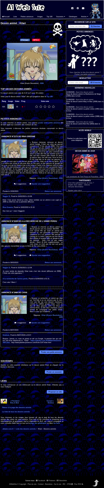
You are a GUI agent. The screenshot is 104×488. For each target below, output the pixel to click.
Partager (25, 40)
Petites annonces (27, 17)
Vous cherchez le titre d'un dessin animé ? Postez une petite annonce (85, 73)
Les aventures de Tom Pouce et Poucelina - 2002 (85, 177)
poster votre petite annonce (49, 123)
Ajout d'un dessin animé (84, 92)
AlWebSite (13, 484)
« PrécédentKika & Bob (14, 402)
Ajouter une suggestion (40, 184)
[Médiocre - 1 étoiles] (36, 106)
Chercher (96, 26)
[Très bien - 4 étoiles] (49, 106)
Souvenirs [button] (60, 17)
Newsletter (63, 481)
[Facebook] (72, 8)
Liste (15, 17)
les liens (56, 423)
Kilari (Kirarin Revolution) (50, 178)
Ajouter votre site (74, 190)
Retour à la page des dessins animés (16, 407)
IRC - (64, 484)
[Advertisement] (32, 456)
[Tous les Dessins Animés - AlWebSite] (26, 11)
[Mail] (83, 8)
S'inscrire (96, 82)
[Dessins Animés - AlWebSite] (95, 18)
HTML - (70, 484)
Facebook (41, 481)
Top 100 (49, 17)
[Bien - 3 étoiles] (45, 106)
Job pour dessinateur (75, 187)
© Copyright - (22, 484)
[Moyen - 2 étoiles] (41, 106)
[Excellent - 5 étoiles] (53, 106)
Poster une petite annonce (51, 352)
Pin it (37, 40)
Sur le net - (58, 484)
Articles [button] (84, 17)
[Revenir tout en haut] (95, 485)
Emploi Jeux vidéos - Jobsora (79, 185)
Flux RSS (78, 484)
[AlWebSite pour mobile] (95, 147)
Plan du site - (32, 484)
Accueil (7, 17)
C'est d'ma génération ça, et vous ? (81, 183)
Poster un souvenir (54, 372)
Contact (41, 484)
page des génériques (38, 423)
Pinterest (51, 481)
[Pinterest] (78, 8)
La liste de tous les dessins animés (16, 412)
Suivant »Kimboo (50, 402)
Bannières (49, 484)
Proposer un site (55, 392)
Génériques (73, 17)
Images (40, 17)
